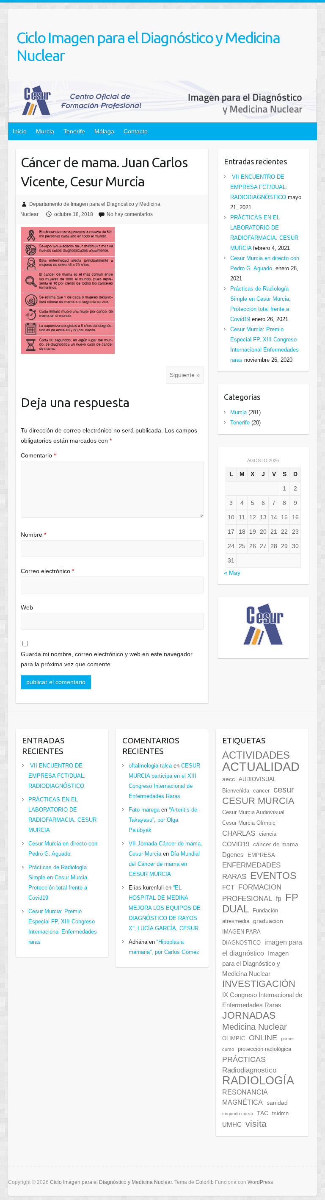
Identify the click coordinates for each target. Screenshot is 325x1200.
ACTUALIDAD (261, 766)
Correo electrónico (47, 571)
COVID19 (235, 844)
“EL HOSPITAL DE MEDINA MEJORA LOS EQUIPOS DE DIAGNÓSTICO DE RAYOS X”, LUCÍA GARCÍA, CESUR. (165, 907)
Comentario (38, 455)
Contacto (136, 131)
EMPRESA (261, 855)
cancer (261, 791)
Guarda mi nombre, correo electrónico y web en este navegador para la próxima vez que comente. (107, 659)
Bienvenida (235, 791)
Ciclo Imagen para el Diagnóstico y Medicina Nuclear (148, 46)
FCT (228, 887)
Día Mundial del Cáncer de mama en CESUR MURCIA (164, 864)
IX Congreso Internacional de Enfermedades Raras (262, 1000)
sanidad (277, 1103)
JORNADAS (248, 1015)
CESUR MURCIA (258, 800)
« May (232, 572)
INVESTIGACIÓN (258, 983)
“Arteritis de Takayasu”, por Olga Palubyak (163, 819)
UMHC (232, 1124)
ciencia (267, 834)
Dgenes (233, 854)
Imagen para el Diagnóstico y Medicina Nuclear (255, 963)
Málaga (104, 131)
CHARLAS (238, 833)
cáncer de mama (275, 844)
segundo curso (237, 1113)
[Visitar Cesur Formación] (263, 608)
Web (27, 607)
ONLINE (263, 1038)
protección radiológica (264, 1049)
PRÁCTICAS (244, 1059)
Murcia (45, 131)
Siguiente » (185, 374)
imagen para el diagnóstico (262, 947)
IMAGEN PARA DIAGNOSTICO (241, 937)
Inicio (20, 131)
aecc (228, 779)
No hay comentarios (130, 214)
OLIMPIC (233, 1039)
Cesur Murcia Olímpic (248, 823)
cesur (283, 789)
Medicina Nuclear (254, 1026)
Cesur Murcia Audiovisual (253, 812)
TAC (262, 1113)
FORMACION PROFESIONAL (251, 893)
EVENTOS (273, 875)
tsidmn (280, 1114)
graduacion (268, 921)
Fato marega (144, 809)
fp (278, 898)
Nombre (33, 534)
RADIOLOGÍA (258, 1080)
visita (256, 1123)
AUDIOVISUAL (257, 779)
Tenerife (74, 131)
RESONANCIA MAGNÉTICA (244, 1097)
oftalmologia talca (150, 765)
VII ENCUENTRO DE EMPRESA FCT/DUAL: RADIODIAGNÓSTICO (258, 187)
